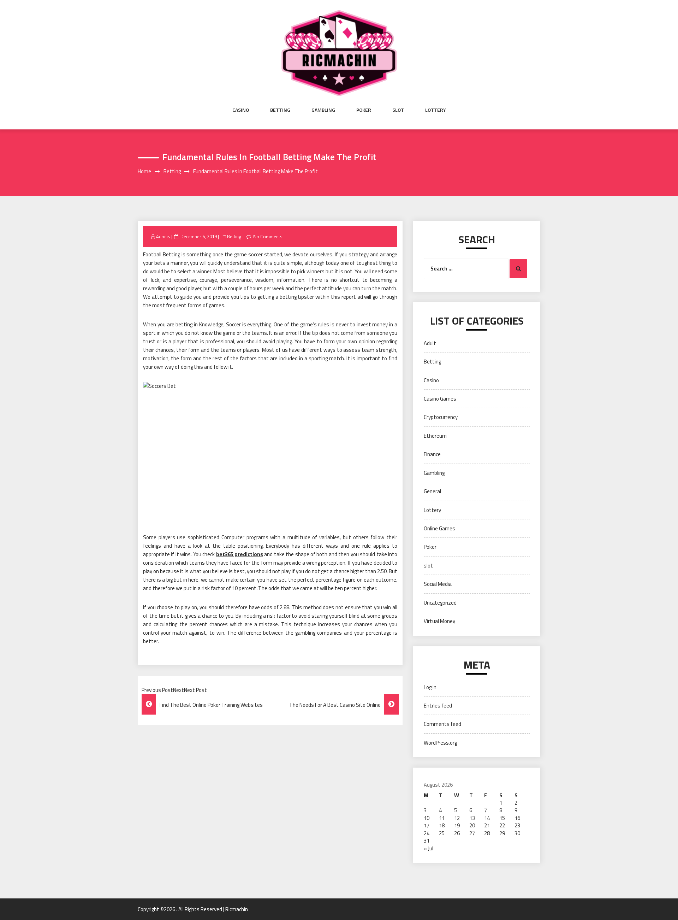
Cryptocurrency (441, 417)
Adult (430, 343)
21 (487, 825)
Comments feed (442, 724)
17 (426, 825)
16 (517, 818)
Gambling (323, 109)
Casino (240, 109)
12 (457, 818)
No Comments (267, 236)
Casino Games (440, 399)
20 (472, 825)
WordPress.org (440, 743)
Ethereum (435, 436)
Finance (432, 454)
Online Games (439, 528)
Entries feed (438, 705)
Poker (363, 109)
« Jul (428, 848)
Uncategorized (440, 603)
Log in (430, 687)
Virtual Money (439, 621)
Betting (280, 109)
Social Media (438, 584)
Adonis (163, 236)
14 (487, 818)
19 (457, 825)
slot (398, 109)
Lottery (435, 109)
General (432, 491)
